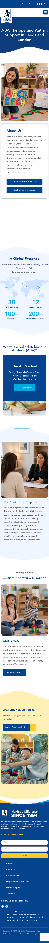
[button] (45, 12)
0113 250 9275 (16, 912)
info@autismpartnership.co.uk (26, 915)
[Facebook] (37, 4)
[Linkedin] (40, 4)
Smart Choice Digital (30, 934)
